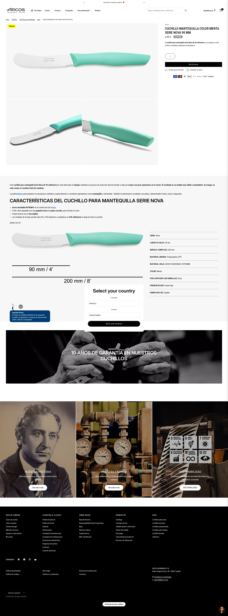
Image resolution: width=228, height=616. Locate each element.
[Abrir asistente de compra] (221, 610)
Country (114, 309)
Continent (114, 298)
